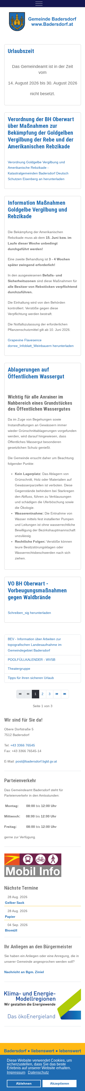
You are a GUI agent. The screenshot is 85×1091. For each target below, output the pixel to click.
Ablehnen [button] (24, 1083)
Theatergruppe (19, 668)
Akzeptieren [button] (59, 1083)
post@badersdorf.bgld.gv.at (36, 761)
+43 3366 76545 (22, 745)
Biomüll (11, 930)
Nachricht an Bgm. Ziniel (24, 972)
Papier (10, 916)
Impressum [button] (16, 1072)
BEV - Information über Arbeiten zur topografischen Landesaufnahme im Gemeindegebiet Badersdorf (35, 644)
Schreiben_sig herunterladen (29, 613)
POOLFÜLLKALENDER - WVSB (31, 659)
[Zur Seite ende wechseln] (65, 694)
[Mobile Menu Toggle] (38, 3)
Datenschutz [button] (38, 1072)
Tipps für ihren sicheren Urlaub (31, 678)
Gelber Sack (14, 903)
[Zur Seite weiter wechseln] (57, 694)
